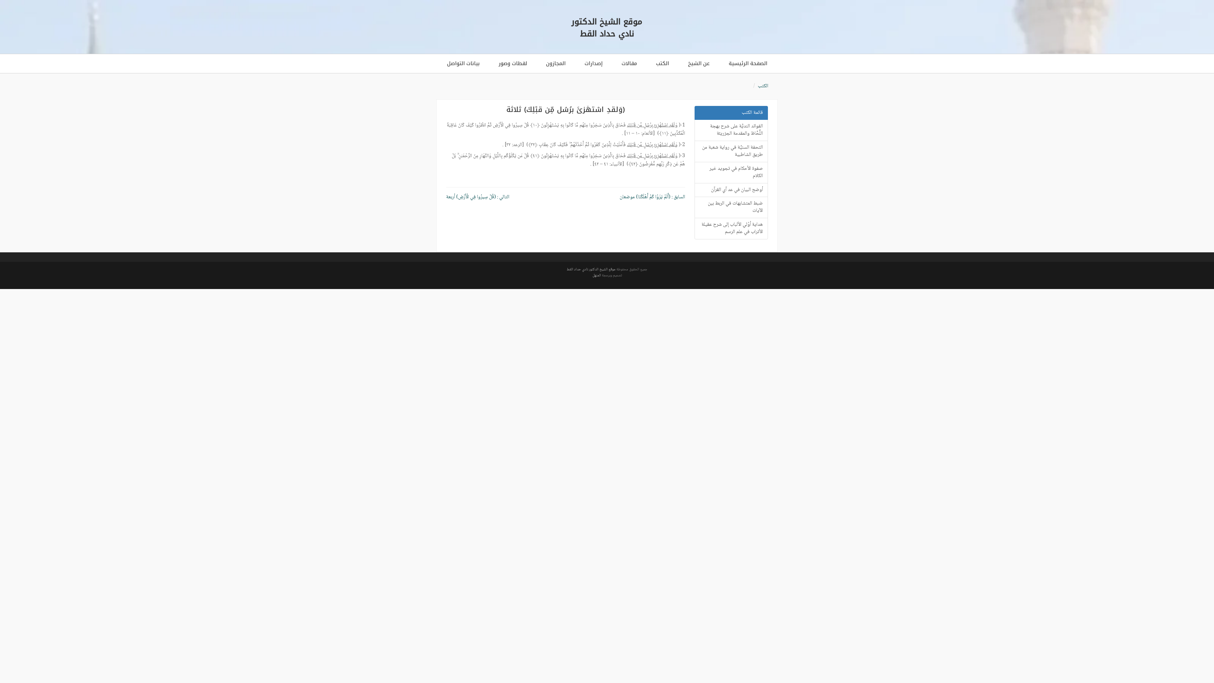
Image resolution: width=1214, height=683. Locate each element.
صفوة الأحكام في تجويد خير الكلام (736, 172)
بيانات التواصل (463, 63)
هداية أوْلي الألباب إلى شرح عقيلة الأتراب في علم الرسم (732, 228)
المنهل (596, 275)
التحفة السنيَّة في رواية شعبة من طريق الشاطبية (732, 151)
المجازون (556, 63)
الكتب (662, 63)
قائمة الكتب (752, 112)
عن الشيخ (699, 63)
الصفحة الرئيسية (748, 63)
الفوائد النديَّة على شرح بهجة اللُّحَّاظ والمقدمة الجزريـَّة (736, 130)
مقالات (629, 63)
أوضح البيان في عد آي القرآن (737, 190)
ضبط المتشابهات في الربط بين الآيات (735, 207)
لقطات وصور (513, 63)
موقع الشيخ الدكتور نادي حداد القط (591, 269)
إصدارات (594, 63)
